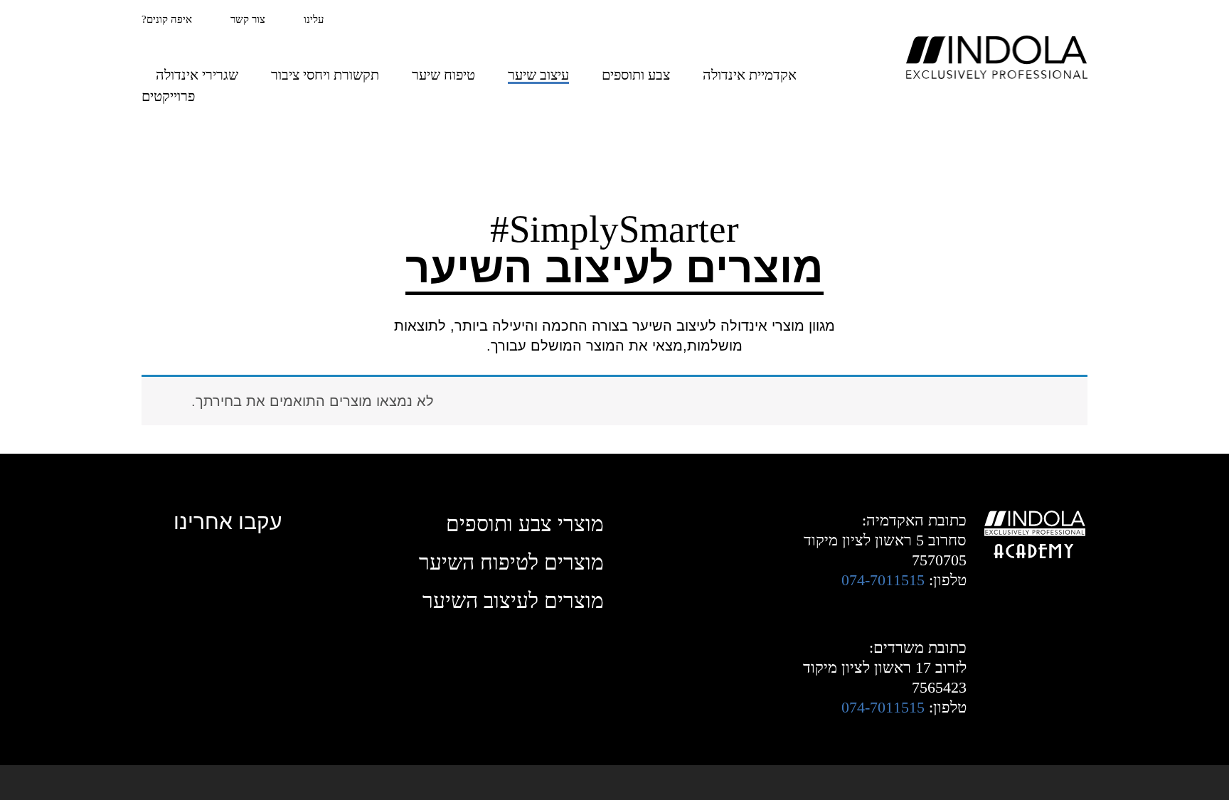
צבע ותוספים (636, 74)
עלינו (314, 19)
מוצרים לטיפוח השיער (511, 562)
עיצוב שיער (538, 74)
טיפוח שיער (443, 74)
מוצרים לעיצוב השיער (513, 600)
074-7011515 (883, 580)
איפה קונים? (167, 19)
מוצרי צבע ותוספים (525, 523)
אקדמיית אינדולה (750, 74)
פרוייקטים (168, 96)
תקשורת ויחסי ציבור (325, 74)
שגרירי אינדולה (197, 74)
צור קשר (247, 19)
